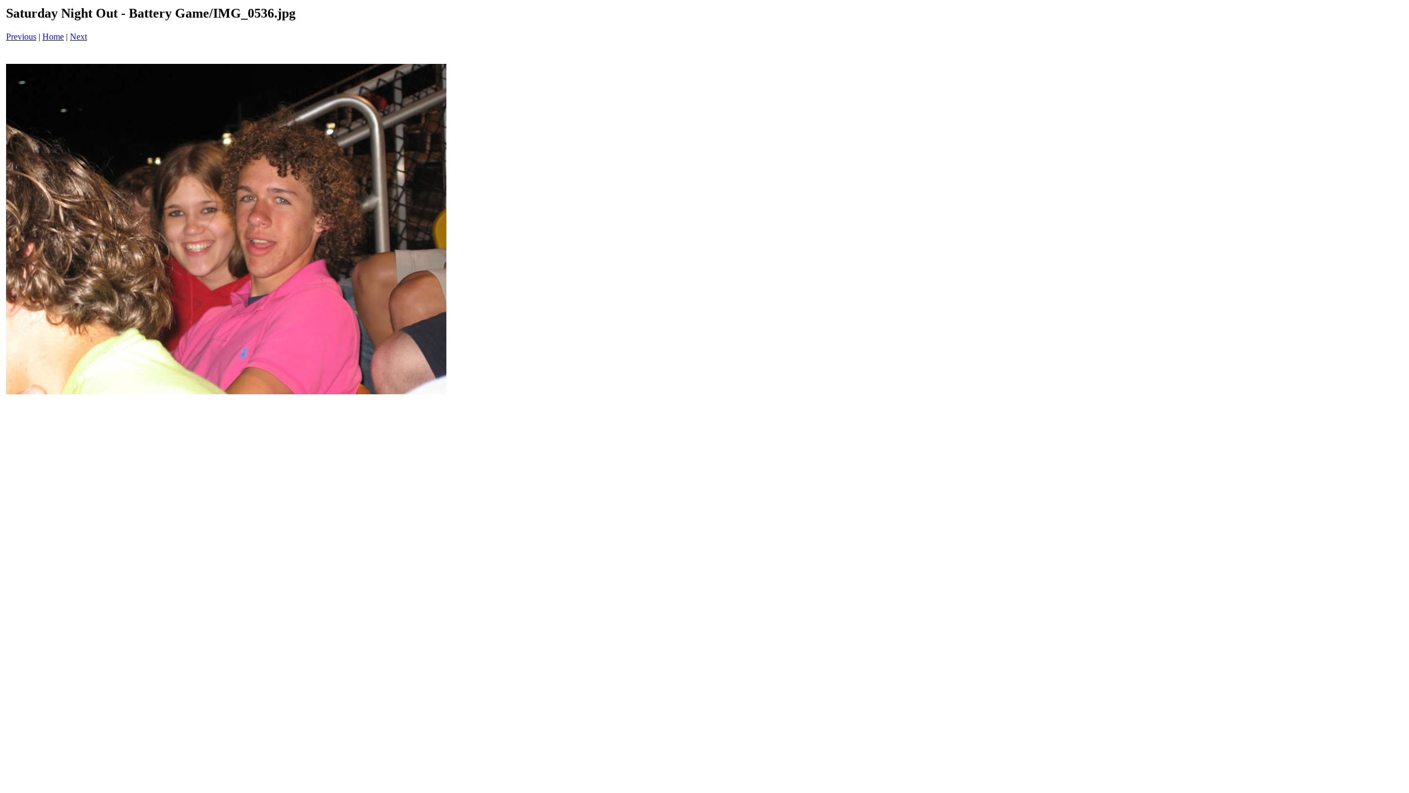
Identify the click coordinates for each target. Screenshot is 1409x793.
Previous (21, 36)
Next (78, 36)
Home (53, 36)
